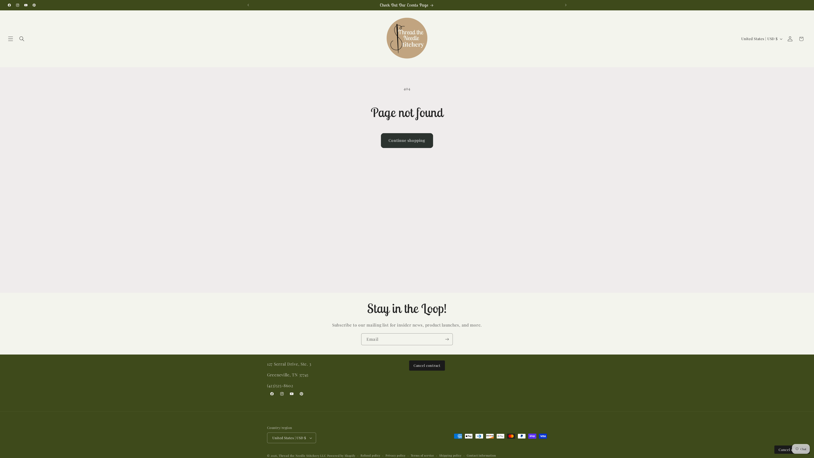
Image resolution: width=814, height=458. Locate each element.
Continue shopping (407, 140)
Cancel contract (427, 365)
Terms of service (422, 455)
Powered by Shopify (341, 455)
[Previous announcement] (248, 5)
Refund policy (371, 455)
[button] (10, 39)
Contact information (481, 455)
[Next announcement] (565, 5)
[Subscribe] (447, 339)
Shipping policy (450, 455)
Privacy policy (396, 455)
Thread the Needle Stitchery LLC (302, 455)
